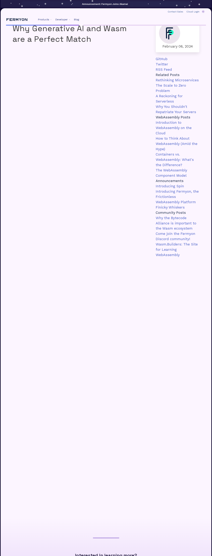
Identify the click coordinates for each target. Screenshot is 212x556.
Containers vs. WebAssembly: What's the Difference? (175, 159)
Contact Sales (175, 11)
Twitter (162, 64)
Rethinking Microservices (177, 80)
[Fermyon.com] (17, 20)
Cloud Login (192, 11)
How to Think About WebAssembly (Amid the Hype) (176, 143)
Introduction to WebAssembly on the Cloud (174, 127)
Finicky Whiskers (170, 207)
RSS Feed (164, 69)
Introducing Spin (170, 186)
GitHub (161, 59)
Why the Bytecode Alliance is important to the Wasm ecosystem (176, 223)
